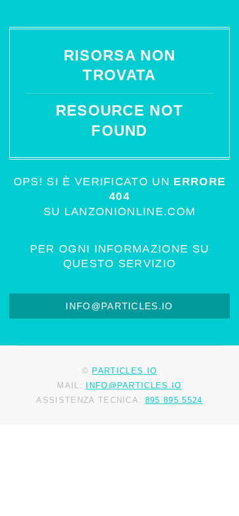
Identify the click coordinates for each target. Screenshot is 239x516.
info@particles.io (119, 306)
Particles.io (124, 370)
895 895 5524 (174, 400)
